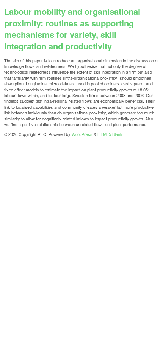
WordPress (82, 134)
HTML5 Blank (109, 134)
